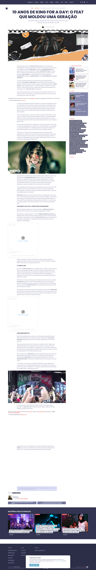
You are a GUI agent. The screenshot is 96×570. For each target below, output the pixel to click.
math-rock (80, 132)
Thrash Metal (79, 152)
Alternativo (72, 120)
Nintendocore (73, 140)
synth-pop (72, 152)
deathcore (72, 123)
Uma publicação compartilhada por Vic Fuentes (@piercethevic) (23, 329)
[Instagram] (82, 2)
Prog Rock (72, 147)
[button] (11, 534)
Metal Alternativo (74, 135)
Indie (78, 131)
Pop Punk (72, 141)
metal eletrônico (83, 135)
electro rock (73, 124)
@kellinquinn (18, 411)
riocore (77, 148)
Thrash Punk (72, 153)
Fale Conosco (40, 550)
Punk (77, 147)
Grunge (77, 127)
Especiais (37, 8)
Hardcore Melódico (74, 129)
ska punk (72, 151)
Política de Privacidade (57, 560)
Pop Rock (77, 141)
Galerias (11, 560)
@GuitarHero (29, 411)
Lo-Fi (75, 132)
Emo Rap (71, 125)
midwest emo (79, 137)
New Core (80, 139)
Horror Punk (73, 131)
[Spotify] (84, 2)
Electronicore (80, 124)
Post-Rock (72, 145)
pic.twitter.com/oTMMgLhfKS (14, 412)
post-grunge (73, 143)
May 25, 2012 (22, 100)
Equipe (23, 553)
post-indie (72, 144)
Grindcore (72, 127)
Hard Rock (72, 128)
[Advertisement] (78, 188)
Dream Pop (78, 123)
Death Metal (79, 121)
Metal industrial (81, 136)
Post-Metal (78, 144)
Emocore (77, 125)
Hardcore (78, 128)
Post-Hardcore (16, 492)
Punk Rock (72, 148)
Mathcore (72, 133)
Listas (10, 558)
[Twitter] (80, 2)
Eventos (11, 563)
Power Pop (78, 145)
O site (23, 550)
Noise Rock (79, 140)
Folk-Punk (82, 125)
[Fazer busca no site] (87, 2)
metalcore (72, 137)
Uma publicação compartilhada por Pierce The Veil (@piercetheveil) (23, 255)
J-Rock (71, 132)
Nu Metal (85, 140)
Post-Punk (84, 144)
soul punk (77, 151)
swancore (83, 151)
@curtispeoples (41, 411)
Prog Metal (84, 145)
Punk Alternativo (83, 147)
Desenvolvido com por (81, 566)
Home (32, 8)
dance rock (72, 121)
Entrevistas (12, 550)
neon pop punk (73, 139)
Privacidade (25, 555)
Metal (77, 133)
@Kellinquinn (33, 98)
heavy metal (82, 129)
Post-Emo (83, 141)
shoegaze (81, 149)
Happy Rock (83, 127)
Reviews (11, 555)
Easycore (84, 123)
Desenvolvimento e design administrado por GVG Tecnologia (76, 568)
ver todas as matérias (23, 498)
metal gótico (73, 136)
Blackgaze (79, 120)
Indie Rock (82, 131)
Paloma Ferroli (17, 566)
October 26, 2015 (23, 414)
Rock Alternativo (74, 149)
